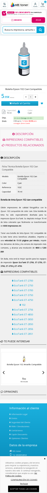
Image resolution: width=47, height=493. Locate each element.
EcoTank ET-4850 (23, 314)
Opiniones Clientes (19, 438)
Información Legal (19, 414)
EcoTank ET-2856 (23, 329)
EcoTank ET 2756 (23, 309)
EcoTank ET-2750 (23, 285)
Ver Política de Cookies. (21, 474)
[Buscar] (40, 30)
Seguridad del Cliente (20, 422)
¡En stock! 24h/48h (23, 118)
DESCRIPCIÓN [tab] (24, 134)
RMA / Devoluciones (20, 426)
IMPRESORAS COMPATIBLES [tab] (24, 139)
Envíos (14, 418)
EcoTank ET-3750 (23, 295)
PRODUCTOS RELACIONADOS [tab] (24, 145)
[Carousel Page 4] (6, 350)
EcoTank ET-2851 (23, 333)
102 (23, 304)
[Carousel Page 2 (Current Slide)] (3, 350)
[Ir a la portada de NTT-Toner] (19, 4)
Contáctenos (17, 430)
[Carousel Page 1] (1, 350)
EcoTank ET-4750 (23, 300)
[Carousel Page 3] (4, 350)
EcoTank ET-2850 (23, 324)
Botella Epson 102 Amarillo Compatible (24, 364)
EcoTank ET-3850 (23, 319)
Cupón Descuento (19, 434)
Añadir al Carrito (20, 103)
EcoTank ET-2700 (23, 280)
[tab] (28, 118)
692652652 (21, 455)
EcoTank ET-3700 (23, 290)
